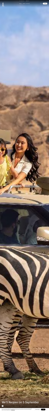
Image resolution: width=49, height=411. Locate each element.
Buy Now (45, 3)
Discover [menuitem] (20, 3)
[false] (40, 3)
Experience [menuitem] (24, 3)
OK (43, 409)
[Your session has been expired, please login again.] (41, 3)
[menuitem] (28, 0)
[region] (24, 409)
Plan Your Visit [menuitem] (28, 3)
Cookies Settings (37, 409)
